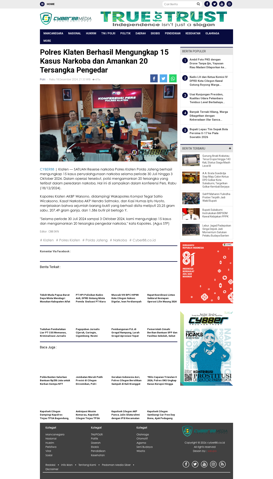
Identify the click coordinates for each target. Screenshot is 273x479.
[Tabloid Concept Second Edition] (206, 348)
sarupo (212, 450)
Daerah (141, 33)
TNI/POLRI (97, 434)
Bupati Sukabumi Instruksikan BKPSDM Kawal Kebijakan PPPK (215, 213)
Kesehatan (193, 33)
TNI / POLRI (108, 33)
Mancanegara (53, 33)
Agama (141, 442)
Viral (48, 450)
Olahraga (212, 33)
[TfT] (163, 18)
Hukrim (91, 33)
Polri (42, 79)
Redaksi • (53, 464)
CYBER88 (47, 169)
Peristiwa (51, 446)
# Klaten (47, 240)
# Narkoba (118, 240)
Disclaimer (52, 469)
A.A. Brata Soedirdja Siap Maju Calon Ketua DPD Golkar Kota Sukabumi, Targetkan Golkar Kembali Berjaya (215, 180)
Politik (125, 33)
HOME (50, 4)
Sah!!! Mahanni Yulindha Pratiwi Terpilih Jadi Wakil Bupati (216, 197)
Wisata (140, 450)
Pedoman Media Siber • (119, 464)
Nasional (74, 33)
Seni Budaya (144, 446)
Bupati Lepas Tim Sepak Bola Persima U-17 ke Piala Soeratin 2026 (209, 133)
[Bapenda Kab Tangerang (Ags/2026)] (206, 274)
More (47, 40)
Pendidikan (173, 33)
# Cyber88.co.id (142, 240)
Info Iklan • (70, 464)
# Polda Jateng (95, 240)
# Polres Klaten (68, 240)
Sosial (49, 455)
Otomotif (142, 438)
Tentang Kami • (90, 464)
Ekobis (155, 33)
